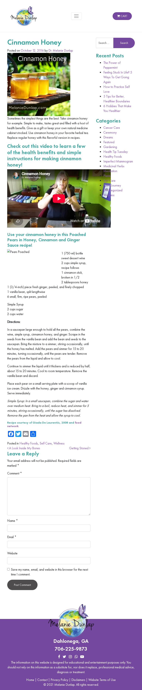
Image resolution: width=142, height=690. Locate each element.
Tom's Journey (112, 185)
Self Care (46, 443)
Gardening (110, 147)
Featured (108, 142)
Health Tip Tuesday (115, 152)
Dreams (108, 137)
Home (30, 680)
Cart (123, 16)
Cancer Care (111, 127)
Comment (14, 473)
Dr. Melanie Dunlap (60, 50)
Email (11, 537)
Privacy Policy (59, 680)
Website (12, 553)
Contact (42, 680)
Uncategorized (112, 190)
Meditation (110, 171)
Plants (107, 176)
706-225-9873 (71, 649)
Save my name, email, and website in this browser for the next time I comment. (49, 571)
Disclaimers (78, 680)
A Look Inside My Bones (24, 448)
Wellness (59, 443)
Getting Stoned (79, 448)
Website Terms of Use (102, 680)
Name (12, 520)
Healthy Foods (28, 443)
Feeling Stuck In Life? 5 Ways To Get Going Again (117, 77)
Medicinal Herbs (113, 166)
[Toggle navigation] (76, 16)
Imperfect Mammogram (118, 161)
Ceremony (110, 132)
